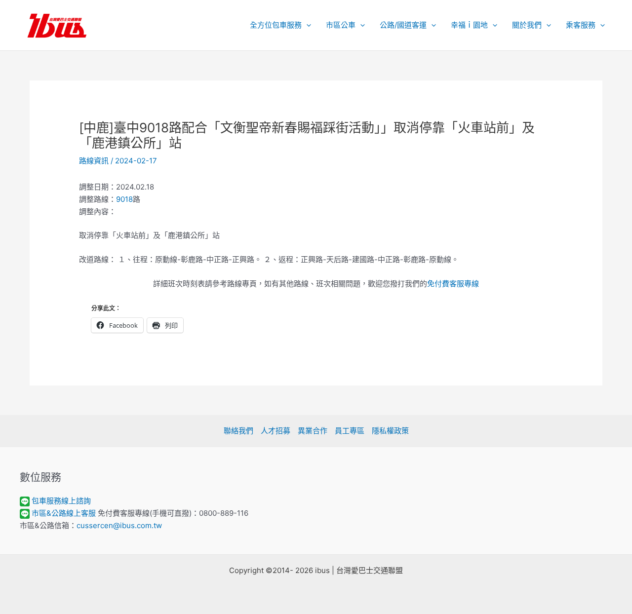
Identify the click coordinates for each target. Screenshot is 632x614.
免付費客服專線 (453, 283)
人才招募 (275, 430)
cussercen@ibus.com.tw (119, 525)
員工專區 (349, 430)
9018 (124, 199)
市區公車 (341, 25)
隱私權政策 (390, 430)
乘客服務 (580, 25)
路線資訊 (94, 160)
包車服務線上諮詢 (61, 500)
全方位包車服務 (276, 25)
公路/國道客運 (403, 25)
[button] (306, 25)
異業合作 (312, 430)
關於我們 (527, 25)
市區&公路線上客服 (64, 513)
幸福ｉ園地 (469, 25)
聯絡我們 (238, 430)
